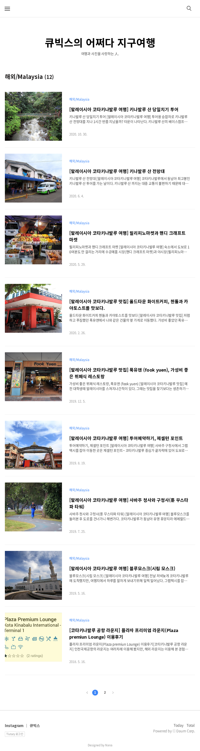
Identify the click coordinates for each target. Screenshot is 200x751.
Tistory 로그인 (14, 734)
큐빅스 (35, 725)
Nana (108, 745)
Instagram (14, 725)
